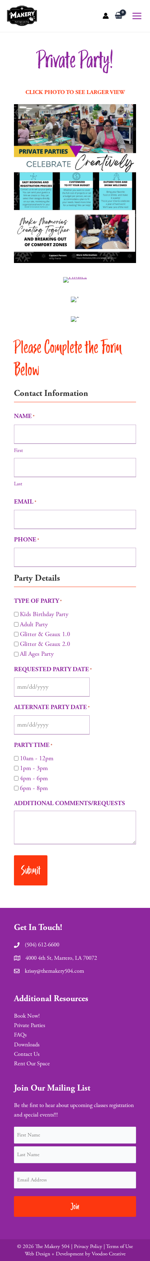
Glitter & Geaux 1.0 (45, 634)
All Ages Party (37, 654)
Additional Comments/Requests (69, 803)
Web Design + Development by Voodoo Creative (75, 1253)
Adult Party (34, 624)
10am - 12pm (36, 758)
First (18, 450)
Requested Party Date (53, 669)
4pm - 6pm (34, 778)
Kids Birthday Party (44, 614)
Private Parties (29, 1025)
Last (18, 483)
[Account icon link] (106, 16)
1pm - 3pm (34, 768)
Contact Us (26, 1054)
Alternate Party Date (52, 707)
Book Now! (27, 1016)
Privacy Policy (88, 1246)
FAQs (20, 1035)
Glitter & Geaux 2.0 (45, 644)
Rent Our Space (32, 1063)
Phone (26, 539)
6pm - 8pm (34, 788)
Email (25, 502)
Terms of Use (119, 1246)
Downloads (26, 1044)
